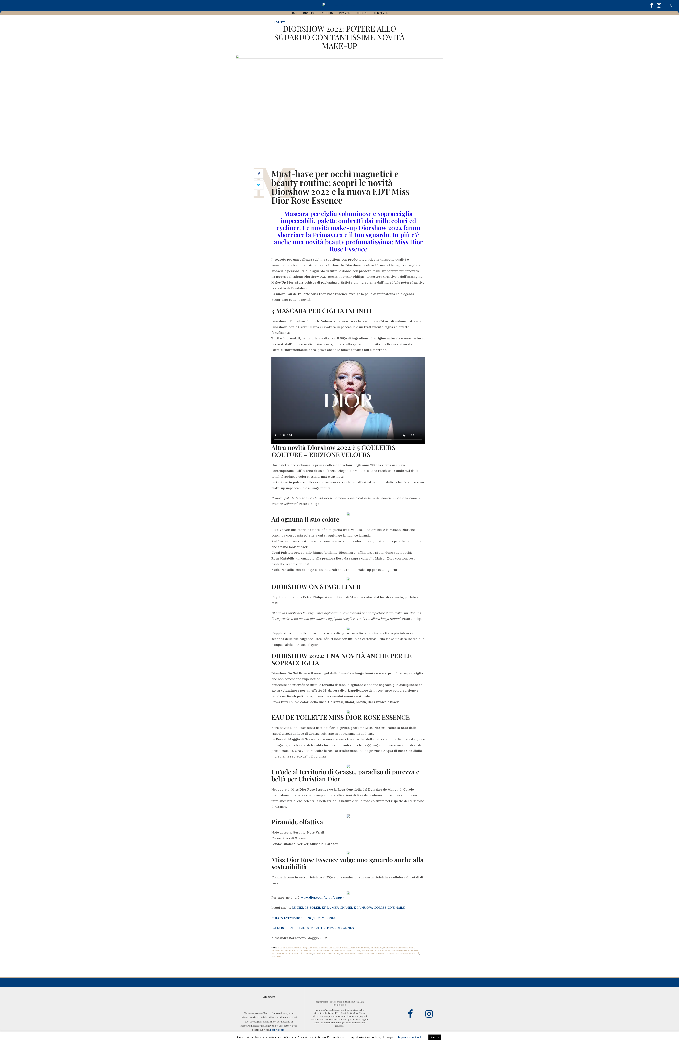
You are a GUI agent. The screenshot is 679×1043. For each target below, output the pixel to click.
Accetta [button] (435, 1037)
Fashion (326, 13)
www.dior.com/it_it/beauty (322, 897)
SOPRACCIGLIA (394, 953)
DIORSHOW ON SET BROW (284, 950)
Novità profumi (322, 953)
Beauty (309, 13)
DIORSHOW (376, 947)
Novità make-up (303, 953)
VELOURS (276, 956)
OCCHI (336, 953)
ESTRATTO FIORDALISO (394, 950)
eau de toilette (371, 950)
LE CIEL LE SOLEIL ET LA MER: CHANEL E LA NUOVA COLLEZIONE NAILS (348, 907)
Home (292, 13)
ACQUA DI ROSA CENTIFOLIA (317, 947)
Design (361, 13)
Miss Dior (287, 953)
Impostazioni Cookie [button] (411, 1037)
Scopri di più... (278, 1029)
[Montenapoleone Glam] (339, 5)
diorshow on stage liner (314, 950)
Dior (366, 947)
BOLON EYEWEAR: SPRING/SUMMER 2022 (303, 918)
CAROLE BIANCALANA (344, 947)
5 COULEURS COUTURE (290, 947)
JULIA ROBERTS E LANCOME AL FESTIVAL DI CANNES (312, 928)
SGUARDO (380, 953)
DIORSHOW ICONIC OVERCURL (399, 947)
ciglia (359, 947)
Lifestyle (380, 13)
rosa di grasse (366, 953)
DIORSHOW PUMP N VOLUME (345, 950)
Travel (344, 13)
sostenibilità (411, 953)
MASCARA (276, 953)
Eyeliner (413, 950)
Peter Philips (348, 953)
